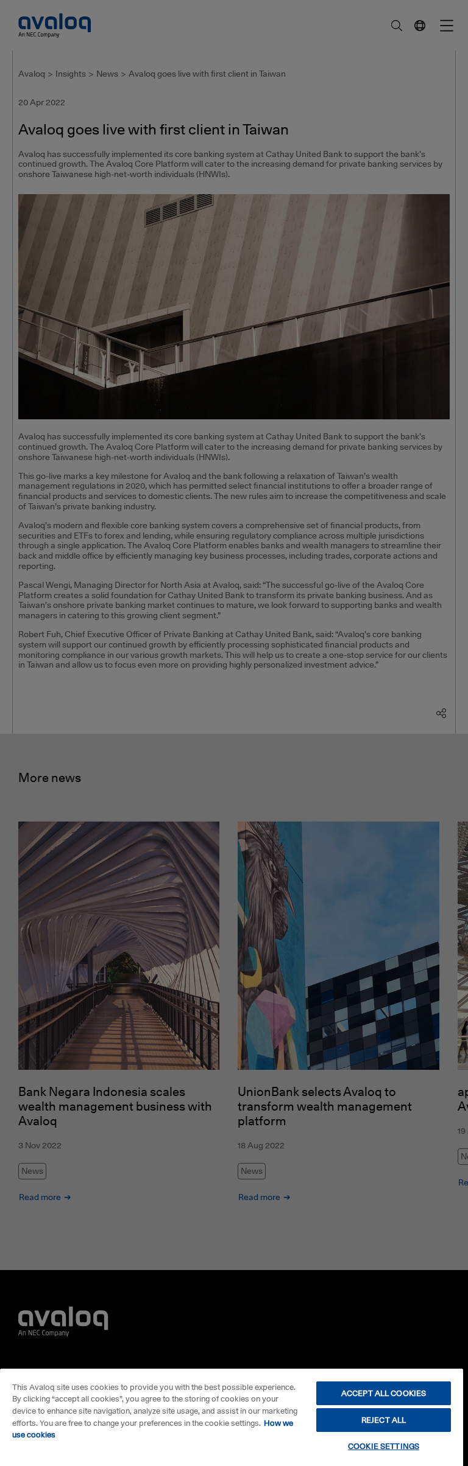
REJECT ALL (383, 1420)
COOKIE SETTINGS (383, 1446)
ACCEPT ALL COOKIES (383, 1393)
